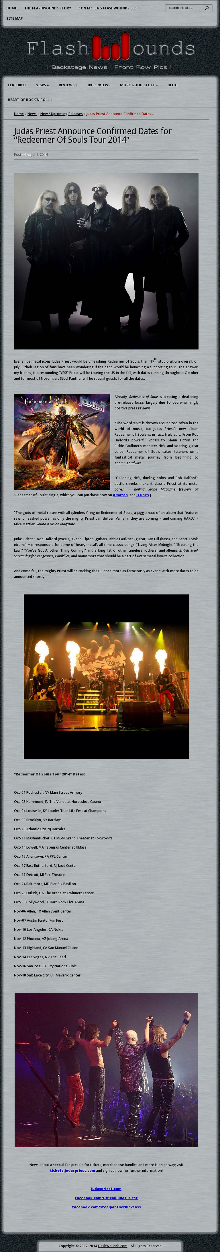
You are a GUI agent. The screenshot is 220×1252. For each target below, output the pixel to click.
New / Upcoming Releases (61, 113)
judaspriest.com (106, 1188)
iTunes (142, 495)
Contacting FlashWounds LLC (107, 8)
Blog (173, 85)
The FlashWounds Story (47, 8)
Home (11, 8)
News (42, 85)
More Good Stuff (139, 85)
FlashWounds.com (112, 1245)
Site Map (14, 19)
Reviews (68, 85)
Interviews (98, 85)
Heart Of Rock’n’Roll (30, 100)
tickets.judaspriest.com (72, 1170)
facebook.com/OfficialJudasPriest (106, 1197)
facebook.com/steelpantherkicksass (106, 1207)
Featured (17, 85)
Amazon (120, 495)
